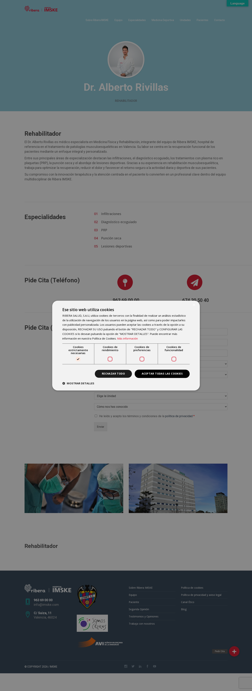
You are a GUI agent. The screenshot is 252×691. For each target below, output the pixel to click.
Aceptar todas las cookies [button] (162, 373)
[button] (78, 383)
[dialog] (126, 345)
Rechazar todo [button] (113, 373)
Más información (127, 338)
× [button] (193, 305)
